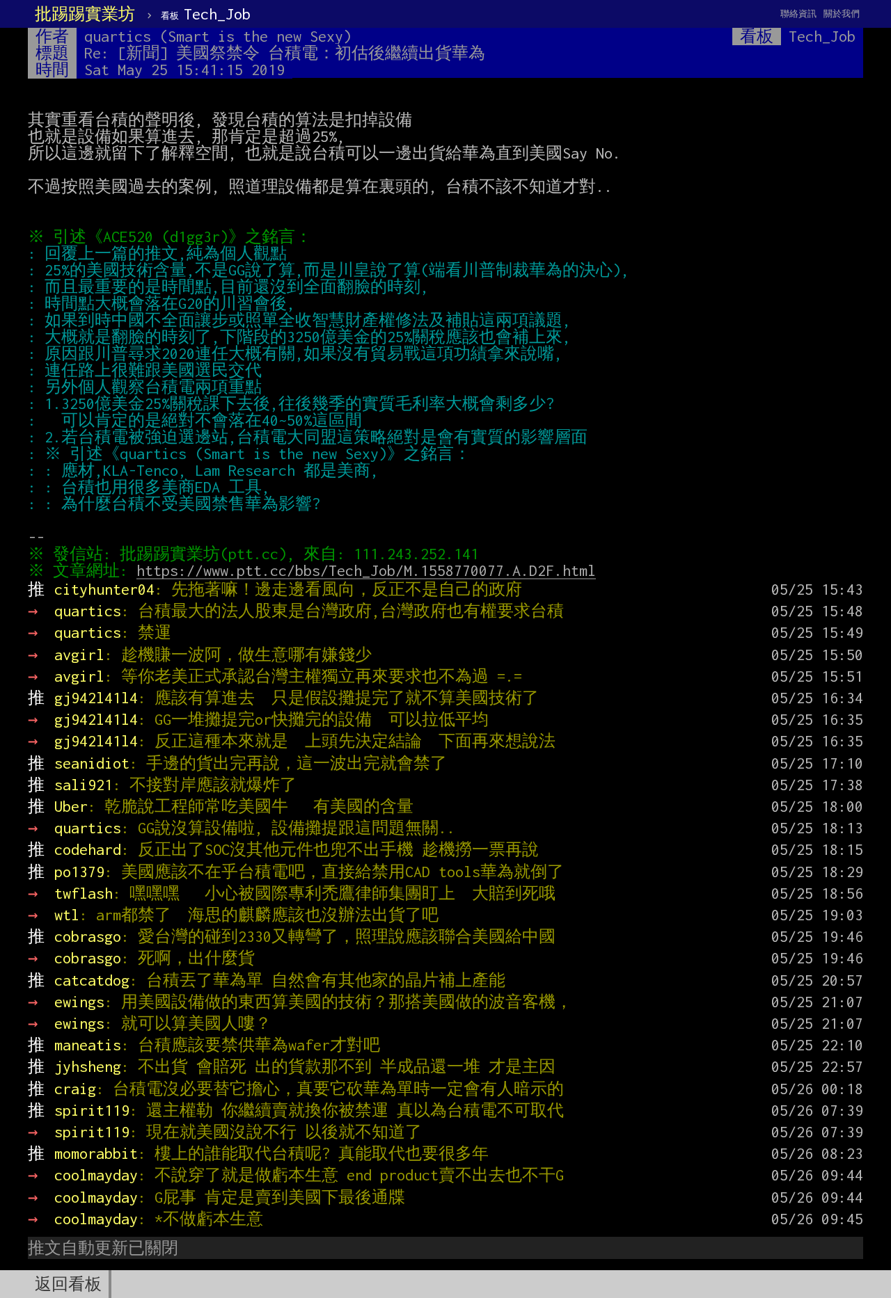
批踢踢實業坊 (85, 14)
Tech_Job (206, 14)
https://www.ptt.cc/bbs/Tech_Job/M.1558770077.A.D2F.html (366, 570)
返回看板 (68, 1284)
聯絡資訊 (798, 13)
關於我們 (841, 13)
